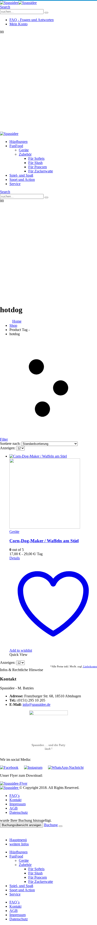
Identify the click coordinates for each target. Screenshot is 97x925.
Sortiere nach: (10, 444)
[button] (5, 7)
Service (14, 184)
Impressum (17, 804)
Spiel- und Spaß (21, 175)
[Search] (46, 12)
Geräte (24, 150)
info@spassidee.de (36, 704)
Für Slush (35, 163)
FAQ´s (14, 796)
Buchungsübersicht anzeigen (21, 825)
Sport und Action (22, 180)
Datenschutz (18, 812)
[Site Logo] (18, 3)
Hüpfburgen (18, 142)
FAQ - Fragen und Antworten (31, 20)
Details (14, 558)
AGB (13, 808)
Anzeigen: (8, 448)
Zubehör (25, 154)
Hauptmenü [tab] (18, 840)
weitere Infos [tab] (19, 844)
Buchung (51, 825)
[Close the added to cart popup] (60, 826)
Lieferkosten (90, 666)
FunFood (16, 146)
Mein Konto (18, 24)
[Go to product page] (53, 492)
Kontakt (15, 800)
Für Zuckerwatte (40, 171)
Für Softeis (36, 158)
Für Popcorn (37, 167)
